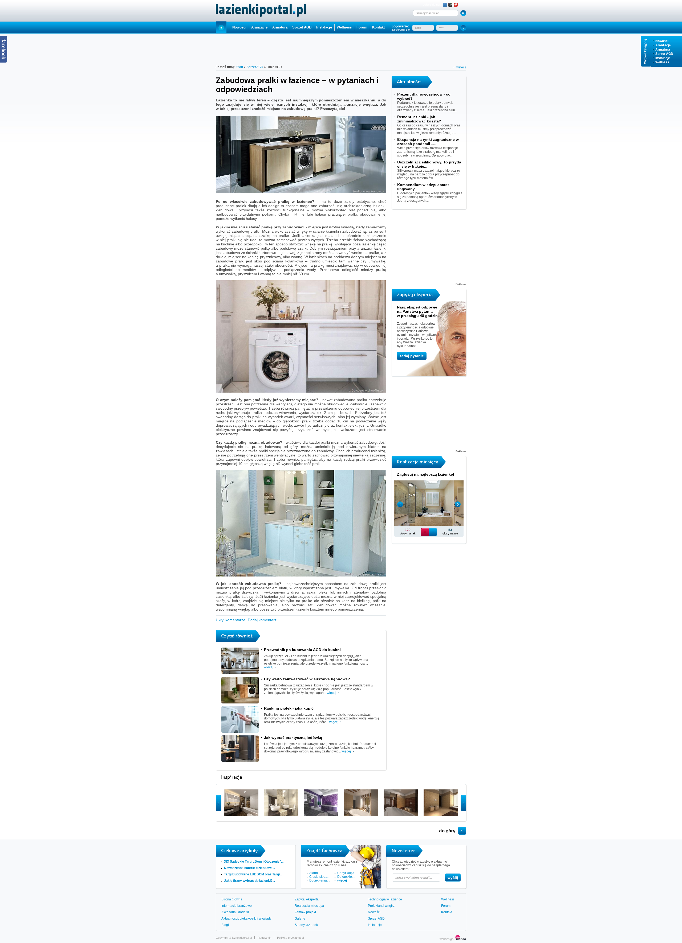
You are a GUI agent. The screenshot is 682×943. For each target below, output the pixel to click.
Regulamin (264, 937)
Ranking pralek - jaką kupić (289, 708)
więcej (268, 667)
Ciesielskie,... (318, 877)
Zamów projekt (305, 912)
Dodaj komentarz (262, 620)
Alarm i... (315, 873)
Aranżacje (663, 45)
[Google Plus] (450, 5)
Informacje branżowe (236, 906)
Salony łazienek (306, 925)
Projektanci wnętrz (381, 906)
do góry (447, 831)
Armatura (662, 49)
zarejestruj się (401, 29)
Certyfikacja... (347, 873)
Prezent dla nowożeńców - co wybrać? (423, 96)
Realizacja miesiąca (309, 906)
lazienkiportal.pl (242, 937)
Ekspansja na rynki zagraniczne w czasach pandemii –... (428, 141)
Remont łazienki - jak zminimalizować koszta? (419, 119)
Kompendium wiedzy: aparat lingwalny (423, 187)
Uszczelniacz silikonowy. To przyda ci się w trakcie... (429, 164)
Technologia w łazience (385, 899)
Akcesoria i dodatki (235, 912)
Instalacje (662, 58)
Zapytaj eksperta (307, 899)
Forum (361, 27)
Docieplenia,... (319, 880)
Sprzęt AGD (664, 54)
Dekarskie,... (346, 877)
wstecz (461, 67)
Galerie (300, 918)
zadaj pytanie (412, 356)
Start (221, 27)
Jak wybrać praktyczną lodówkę (293, 737)
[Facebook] (445, 5)
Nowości (661, 41)
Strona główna (231, 899)
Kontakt (378, 27)
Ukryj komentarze (230, 620)
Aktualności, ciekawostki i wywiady (246, 918)
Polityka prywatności (290, 937)
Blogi (225, 925)
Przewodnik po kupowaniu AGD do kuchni (302, 650)
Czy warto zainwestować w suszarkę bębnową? (307, 679)
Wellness (662, 62)
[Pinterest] (456, 5)
